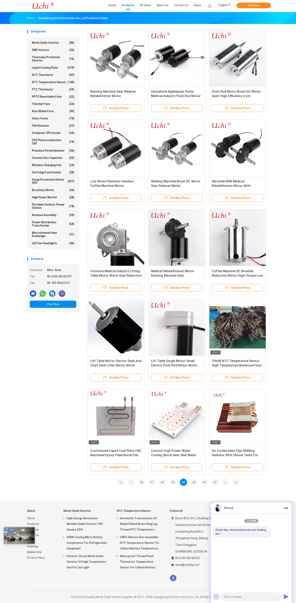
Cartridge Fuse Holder (53, 172)
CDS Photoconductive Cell (53, 142)
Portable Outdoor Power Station (53, 206)
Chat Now (253, 5)
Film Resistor (53, 125)
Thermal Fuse (53, 103)
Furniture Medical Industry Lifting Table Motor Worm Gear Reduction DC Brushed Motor (116, 275)
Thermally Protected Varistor (53, 59)
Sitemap (32, 546)
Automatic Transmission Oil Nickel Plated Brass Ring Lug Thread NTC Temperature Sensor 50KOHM (138, 524)
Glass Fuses (53, 118)
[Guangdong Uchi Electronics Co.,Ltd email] (33, 293)
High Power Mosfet (53, 197)
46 (204, 482)
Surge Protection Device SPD (53, 181)
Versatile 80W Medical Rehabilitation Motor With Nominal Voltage (231, 185)
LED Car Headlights (53, 243)
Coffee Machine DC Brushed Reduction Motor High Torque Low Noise (237, 275)
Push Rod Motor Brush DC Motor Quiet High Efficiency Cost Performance (236, 96)
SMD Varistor (53, 50)
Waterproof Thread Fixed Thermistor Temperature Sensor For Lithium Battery (137, 561)
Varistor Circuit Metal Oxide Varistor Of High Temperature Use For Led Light (86, 561)
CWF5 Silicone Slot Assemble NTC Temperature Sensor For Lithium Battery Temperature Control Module (139, 543)
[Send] (286, 596)
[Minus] (286, 508)
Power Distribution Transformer (53, 224)
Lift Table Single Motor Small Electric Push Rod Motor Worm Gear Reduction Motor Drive (174, 365)
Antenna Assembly (53, 215)
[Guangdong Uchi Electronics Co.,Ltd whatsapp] (42, 293)
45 (194, 482)
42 (162, 482)
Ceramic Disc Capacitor (53, 157)
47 (214, 482)
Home (31, 518)
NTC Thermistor (53, 75)
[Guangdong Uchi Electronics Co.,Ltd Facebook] (173, 578)
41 (152, 482)
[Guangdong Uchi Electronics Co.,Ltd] (43, 6)
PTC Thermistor (53, 89)
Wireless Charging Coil (53, 165)
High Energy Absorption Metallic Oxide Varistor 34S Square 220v (85, 524)
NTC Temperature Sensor (53, 82)
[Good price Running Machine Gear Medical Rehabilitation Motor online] (116, 58)
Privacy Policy (36, 557)
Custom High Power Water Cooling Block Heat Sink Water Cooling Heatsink (173, 455)
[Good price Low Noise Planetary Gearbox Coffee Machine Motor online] (116, 148)
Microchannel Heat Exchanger (53, 234)
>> (235, 482)
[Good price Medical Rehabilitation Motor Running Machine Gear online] (177, 237)
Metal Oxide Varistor (53, 42)
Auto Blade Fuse (53, 111)
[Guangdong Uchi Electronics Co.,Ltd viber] (62, 293)
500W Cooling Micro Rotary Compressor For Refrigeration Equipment (87, 543)
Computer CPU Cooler (53, 132)
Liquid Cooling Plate (53, 67)
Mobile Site (34, 552)
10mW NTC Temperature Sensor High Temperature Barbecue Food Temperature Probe (236, 365)
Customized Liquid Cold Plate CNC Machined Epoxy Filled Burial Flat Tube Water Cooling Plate (116, 455)
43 (173, 482)
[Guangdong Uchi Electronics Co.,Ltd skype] (52, 293)
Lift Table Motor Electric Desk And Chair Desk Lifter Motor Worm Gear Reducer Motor (115, 365)
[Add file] (216, 596)
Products (33, 523)
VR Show (33, 529)
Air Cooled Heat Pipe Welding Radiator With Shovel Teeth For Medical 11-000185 (235, 455)
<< (120, 482)
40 (141, 482)
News (30, 540)
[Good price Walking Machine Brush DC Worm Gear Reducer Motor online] (177, 148)
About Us (33, 535)
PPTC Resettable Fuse (53, 96)
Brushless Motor (53, 190)
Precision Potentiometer (53, 150)
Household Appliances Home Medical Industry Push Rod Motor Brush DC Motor (176, 96)
